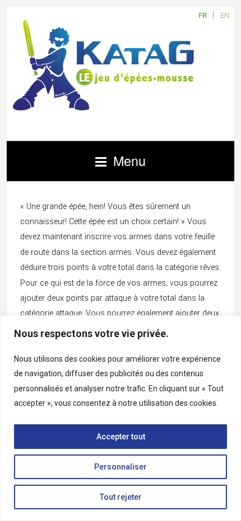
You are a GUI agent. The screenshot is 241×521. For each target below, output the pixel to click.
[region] (120, 418)
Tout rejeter (121, 496)
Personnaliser (120, 466)
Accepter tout (120, 436)
